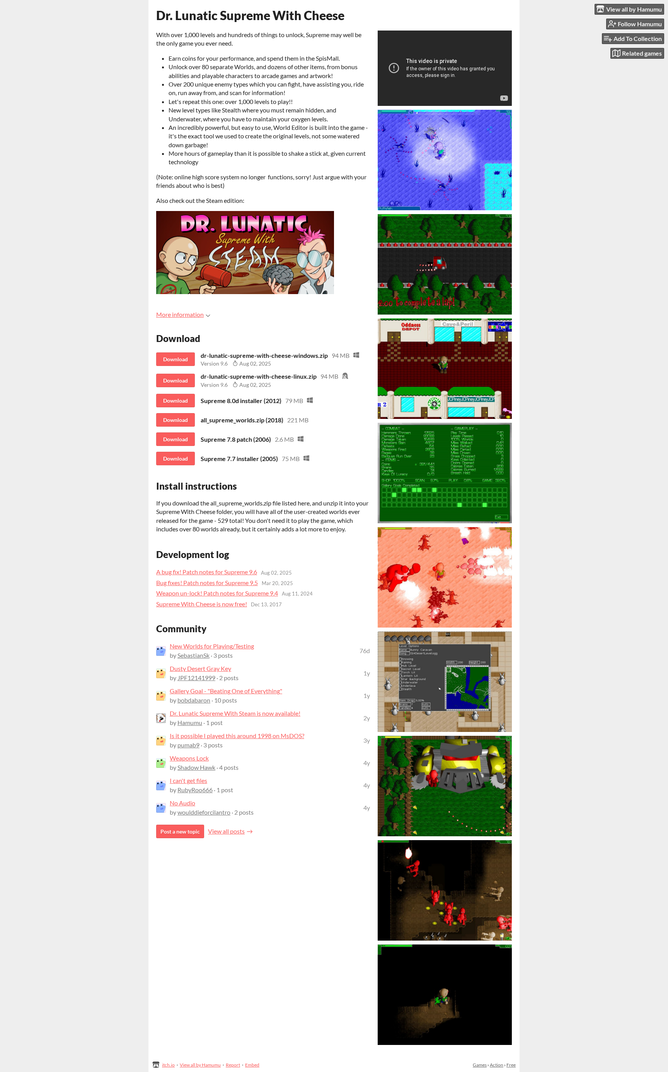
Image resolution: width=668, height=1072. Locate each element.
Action (496, 1065)
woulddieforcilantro (203, 812)
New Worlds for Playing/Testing (212, 646)
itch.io (168, 1065)
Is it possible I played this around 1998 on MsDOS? (237, 735)
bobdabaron (193, 700)
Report (233, 1065)
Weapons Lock (189, 758)
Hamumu (189, 722)
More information (180, 314)
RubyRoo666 (195, 789)
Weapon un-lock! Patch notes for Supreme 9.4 (217, 593)
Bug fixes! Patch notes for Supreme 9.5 (207, 582)
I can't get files (188, 780)
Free (511, 1065)
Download (175, 359)
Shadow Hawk (196, 767)
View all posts (226, 831)
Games (480, 1065)
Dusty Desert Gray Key (200, 668)
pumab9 (188, 745)
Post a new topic (180, 831)
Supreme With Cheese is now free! (201, 603)
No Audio (182, 803)
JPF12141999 (196, 677)
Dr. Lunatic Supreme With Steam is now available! (235, 713)
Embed (252, 1065)
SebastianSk (193, 655)
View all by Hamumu (200, 1065)
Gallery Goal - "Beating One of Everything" (226, 690)
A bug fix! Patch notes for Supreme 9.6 (206, 571)
